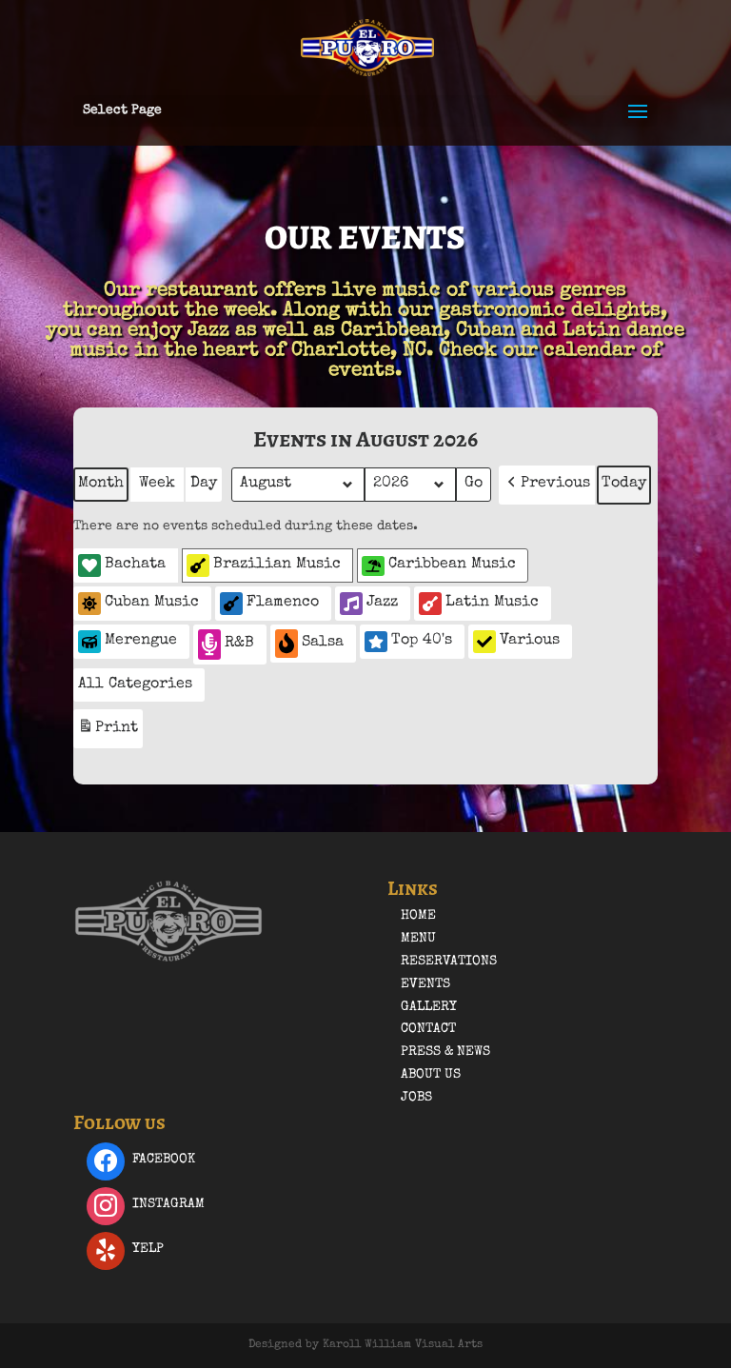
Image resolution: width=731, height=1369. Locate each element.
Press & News (445, 1052)
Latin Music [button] (492, 602)
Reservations (449, 961)
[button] (547, 485)
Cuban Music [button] (152, 602)
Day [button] (203, 483)
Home (418, 916)
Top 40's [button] (421, 640)
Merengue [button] (141, 640)
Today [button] (624, 483)
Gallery (429, 1007)
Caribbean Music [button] (452, 564)
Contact (428, 1029)
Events (425, 984)
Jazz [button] (382, 602)
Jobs (416, 1097)
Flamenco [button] (283, 602)
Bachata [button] (135, 564)
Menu (418, 938)
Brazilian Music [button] (277, 564)
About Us (431, 1074)
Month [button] (101, 483)
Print (107, 734)
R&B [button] (239, 643)
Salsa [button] (323, 642)
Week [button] (157, 483)
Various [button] (530, 640)
